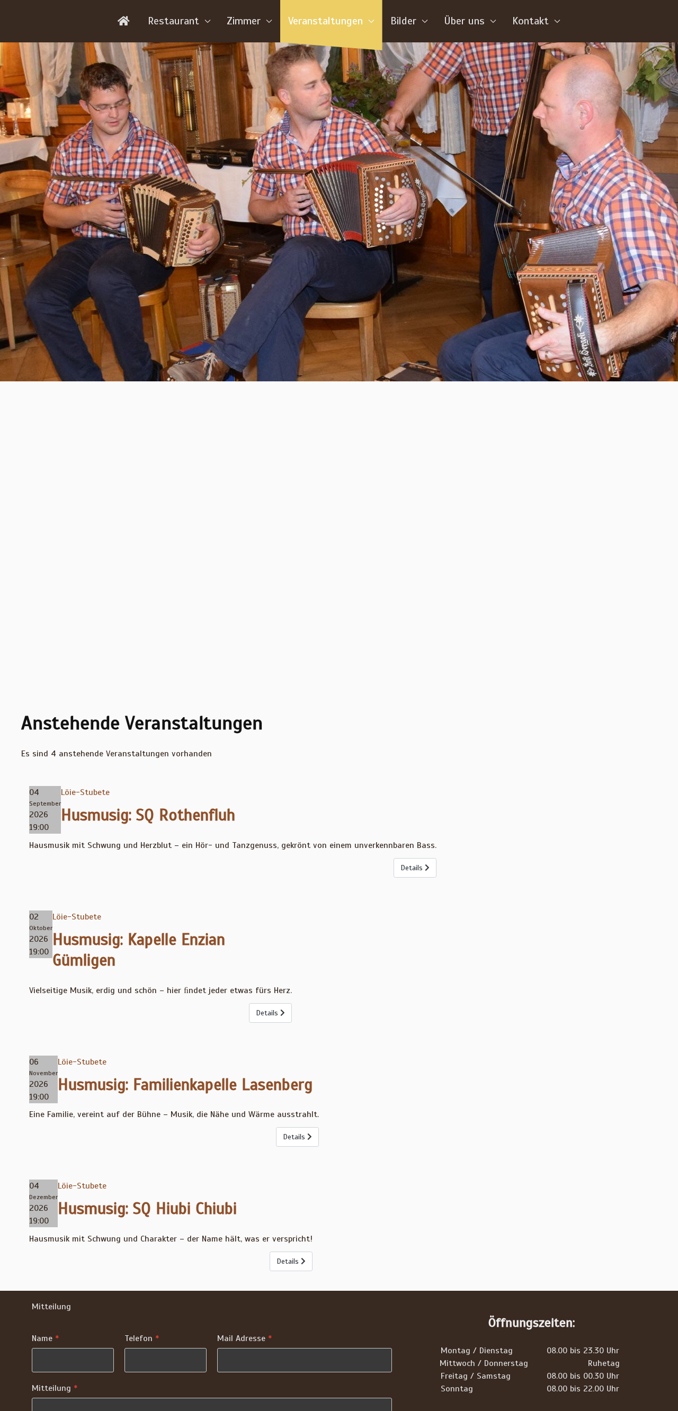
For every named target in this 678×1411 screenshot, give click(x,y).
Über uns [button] (464, 21)
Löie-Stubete (85, 792)
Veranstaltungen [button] (325, 21)
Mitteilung (54, 1388)
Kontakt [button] (530, 21)
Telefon (141, 1338)
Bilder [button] (403, 21)
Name (45, 1338)
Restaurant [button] (173, 21)
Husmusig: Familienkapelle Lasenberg (185, 1085)
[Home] (124, 21)
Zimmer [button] (244, 21)
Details (412, 867)
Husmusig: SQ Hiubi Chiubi (147, 1209)
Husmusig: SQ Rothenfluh (148, 815)
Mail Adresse (244, 1338)
